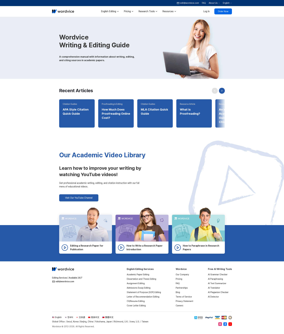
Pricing (127, 11)
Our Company (182, 274)
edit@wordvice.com (65, 281)
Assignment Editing (136, 283)
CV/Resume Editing (136, 301)
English (226, 3)
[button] (222, 91)
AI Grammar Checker (217, 274)
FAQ (204, 3)
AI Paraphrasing (215, 279)
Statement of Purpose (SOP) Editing (144, 292)
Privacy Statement (184, 301)
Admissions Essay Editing (138, 288)
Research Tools (146, 11)
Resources (168, 11)
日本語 (82, 317)
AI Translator (214, 288)
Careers (179, 305)
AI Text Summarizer (217, 283)
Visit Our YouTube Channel (78, 197)
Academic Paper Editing (138, 274)
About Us (213, 3)
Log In (206, 11)
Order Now (223, 11)
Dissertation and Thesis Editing (141, 279)
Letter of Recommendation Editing (143, 297)
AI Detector (213, 297)
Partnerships (182, 288)
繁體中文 (109, 317)
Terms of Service (184, 297)
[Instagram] (220, 324)
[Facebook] (225, 324)
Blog (178, 292)
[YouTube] (230, 324)
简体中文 (95, 317)
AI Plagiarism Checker (218, 292)
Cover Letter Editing (136, 305)
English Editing (108, 11)
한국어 (70, 317)
